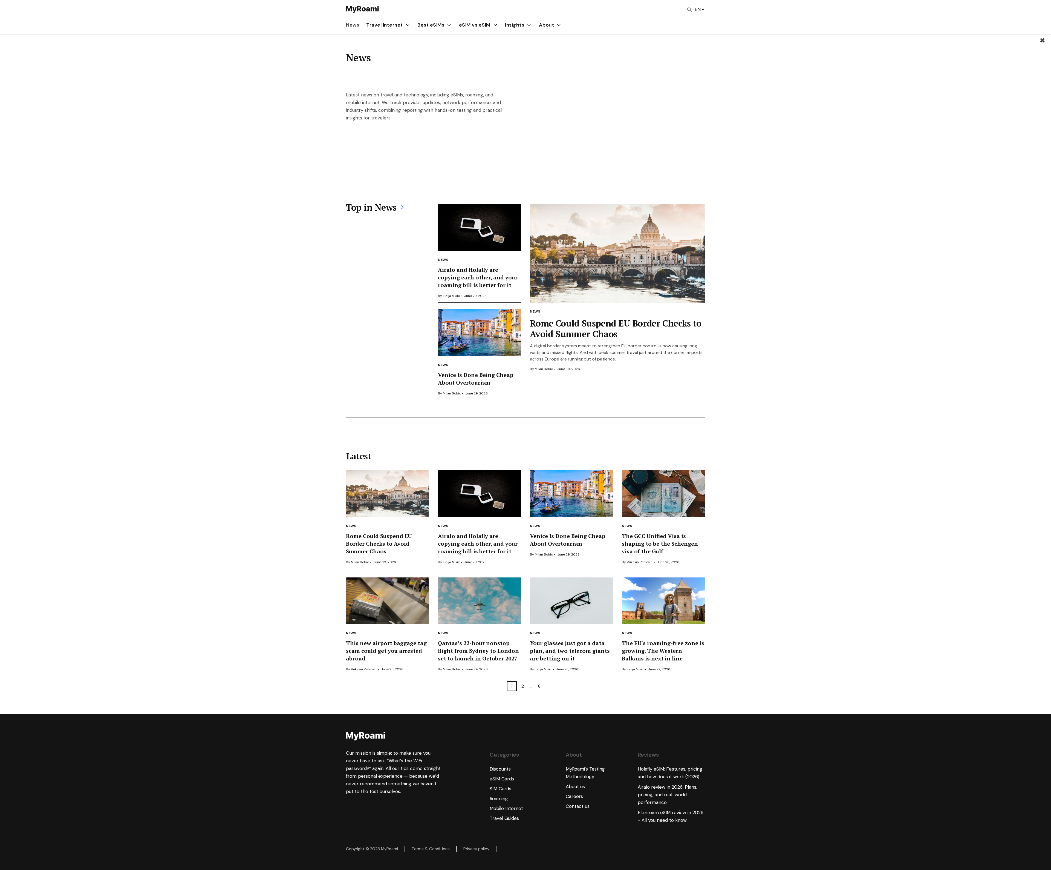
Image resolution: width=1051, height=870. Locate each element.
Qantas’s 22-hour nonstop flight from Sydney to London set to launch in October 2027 (478, 650)
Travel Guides (504, 818)
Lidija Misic (451, 296)
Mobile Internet (506, 808)
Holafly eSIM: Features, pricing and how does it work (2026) (670, 773)
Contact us (578, 806)
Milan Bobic (452, 393)
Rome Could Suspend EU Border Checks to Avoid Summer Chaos (615, 328)
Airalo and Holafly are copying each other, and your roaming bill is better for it (478, 277)
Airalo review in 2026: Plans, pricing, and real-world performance (667, 794)
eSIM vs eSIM (474, 25)
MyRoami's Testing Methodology (585, 773)
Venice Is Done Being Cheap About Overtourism (475, 378)
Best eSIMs (430, 25)
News (352, 25)
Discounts (500, 769)
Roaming (499, 798)
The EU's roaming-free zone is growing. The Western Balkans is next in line (663, 650)
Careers (574, 796)
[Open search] (690, 9)
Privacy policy (476, 849)
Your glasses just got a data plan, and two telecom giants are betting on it (570, 650)
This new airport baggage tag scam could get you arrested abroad (386, 650)
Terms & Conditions (431, 849)
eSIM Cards (502, 779)
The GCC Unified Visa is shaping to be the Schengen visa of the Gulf (660, 543)
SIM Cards (500, 789)
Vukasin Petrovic (639, 562)
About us (575, 786)
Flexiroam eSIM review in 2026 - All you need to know (670, 816)
